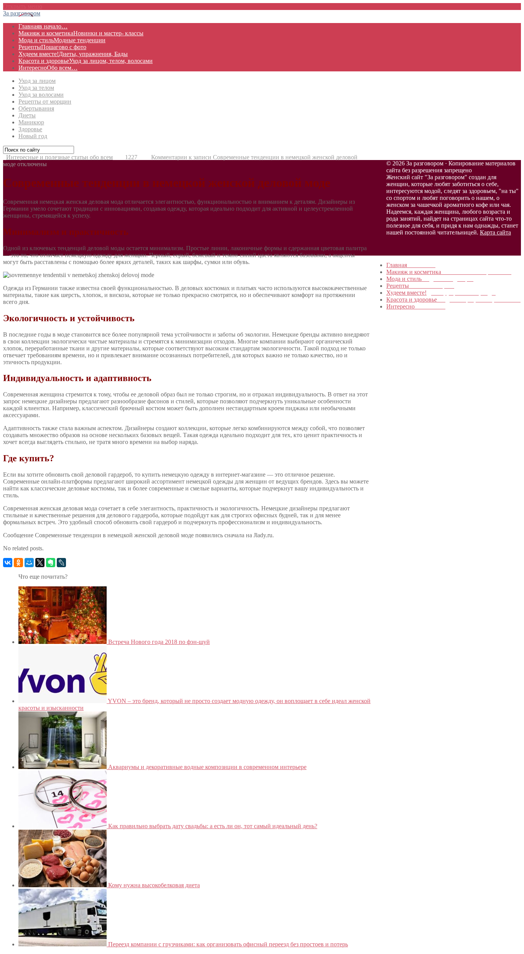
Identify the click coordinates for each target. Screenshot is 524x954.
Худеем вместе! (73, 54)
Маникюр (31, 122)
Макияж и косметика (80, 33)
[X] (39, 562)
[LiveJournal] (61, 562)
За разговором (21, 13)
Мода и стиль (61, 40)
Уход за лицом (37, 81)
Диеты (27, 115)
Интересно (47, 67)
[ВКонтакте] (7, 562)
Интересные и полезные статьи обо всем (59, 157)
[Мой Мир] (29, 562)
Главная (43, 26)
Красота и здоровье (85, 61)
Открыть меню (22, 6)
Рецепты (52, 47)
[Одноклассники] (18, 562)
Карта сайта (495, 232)
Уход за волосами (41, 94)
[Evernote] (50, 562)
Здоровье (30, 129)
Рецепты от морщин (44, 101)
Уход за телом (36, 87)
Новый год (32, 136)
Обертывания (36, 108)
